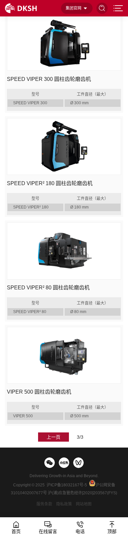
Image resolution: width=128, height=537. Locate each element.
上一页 (53, 437)
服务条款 (44, 504)
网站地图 (84, 504)
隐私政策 (64, 504)
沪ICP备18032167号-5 (67, 485)
